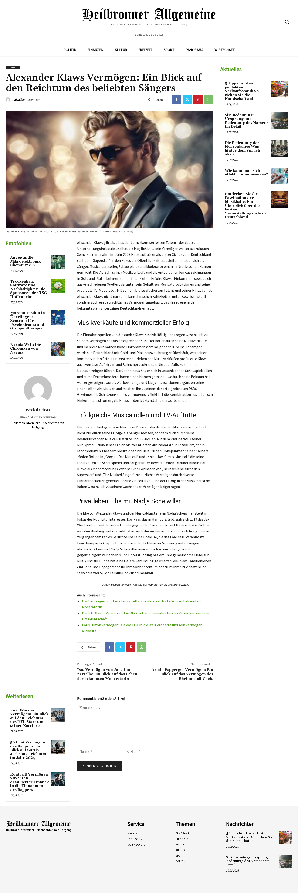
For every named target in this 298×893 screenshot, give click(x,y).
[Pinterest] (198, 99)
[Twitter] (187, 99)
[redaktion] (9, 99)
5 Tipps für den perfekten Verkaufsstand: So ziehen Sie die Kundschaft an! (242, 91)
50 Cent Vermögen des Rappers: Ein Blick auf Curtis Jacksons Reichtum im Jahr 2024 (28, 750)
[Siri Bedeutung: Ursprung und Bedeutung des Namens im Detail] (279, 120)
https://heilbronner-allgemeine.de (38, 416)
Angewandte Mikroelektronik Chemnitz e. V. (25, 261)
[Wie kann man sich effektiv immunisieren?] (279, 176)
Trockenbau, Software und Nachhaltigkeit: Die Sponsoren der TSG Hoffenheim (28, 289)
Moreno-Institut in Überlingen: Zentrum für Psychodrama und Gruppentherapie (27, 321)
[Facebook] (176, 99)
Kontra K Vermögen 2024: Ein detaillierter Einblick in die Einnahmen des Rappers (29, 782)
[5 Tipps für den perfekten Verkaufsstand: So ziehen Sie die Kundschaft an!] (279, 89)
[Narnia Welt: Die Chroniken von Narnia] (58, 349)
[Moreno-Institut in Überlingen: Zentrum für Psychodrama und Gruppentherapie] (58, 317)
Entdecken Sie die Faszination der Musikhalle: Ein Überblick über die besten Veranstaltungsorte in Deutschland (245, 205)
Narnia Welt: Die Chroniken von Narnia (25, 349)
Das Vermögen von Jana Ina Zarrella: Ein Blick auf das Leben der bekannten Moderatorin (107, 674)
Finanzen (13, 67)
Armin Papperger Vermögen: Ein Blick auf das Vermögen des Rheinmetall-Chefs (182, 674)
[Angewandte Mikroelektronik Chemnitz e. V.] (58, 262)
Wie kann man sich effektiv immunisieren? (246, 172)
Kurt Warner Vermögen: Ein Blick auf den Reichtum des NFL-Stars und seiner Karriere (29, 718)
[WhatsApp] (208, 99)
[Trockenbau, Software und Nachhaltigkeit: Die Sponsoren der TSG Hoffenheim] (58, 286)
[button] (286, 21)
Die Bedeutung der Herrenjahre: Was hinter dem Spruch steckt (242, 149)
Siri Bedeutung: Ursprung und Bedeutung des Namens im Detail (246, 121)
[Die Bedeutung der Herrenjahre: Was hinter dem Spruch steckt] (279, 148)
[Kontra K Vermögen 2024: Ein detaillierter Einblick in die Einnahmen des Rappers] (58, 779)
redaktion (18, 100)
